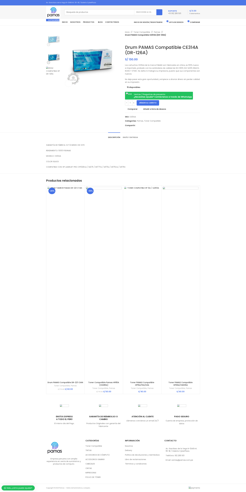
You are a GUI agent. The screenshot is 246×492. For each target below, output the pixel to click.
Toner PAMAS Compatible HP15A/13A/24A (142, 383)
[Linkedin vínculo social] (195, 3)
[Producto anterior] (126, 40)
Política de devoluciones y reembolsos (142, 455)
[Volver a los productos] (129, 40)
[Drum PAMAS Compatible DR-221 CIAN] (65, 283)
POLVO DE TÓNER (93, 477)
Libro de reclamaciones (135, 459)
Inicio (127, 32)
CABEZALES (90, 464)
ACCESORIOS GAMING (95, 459)
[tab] (114, 136)
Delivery (128, 450)
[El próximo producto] (132, 40)
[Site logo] (53, 12)
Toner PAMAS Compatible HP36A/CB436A (181, 383)
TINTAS (88, 450)
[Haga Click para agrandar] (68, 83)
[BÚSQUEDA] (159, 12)
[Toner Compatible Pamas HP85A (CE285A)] (104, 283)
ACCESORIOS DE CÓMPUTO (97, 455)
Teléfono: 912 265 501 (175, 455)
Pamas (157, 32)
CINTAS (88, 468)
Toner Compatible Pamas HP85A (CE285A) (103, 383)
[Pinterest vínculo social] (191, 3)
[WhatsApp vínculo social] (198, 3)
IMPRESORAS (90, 473)
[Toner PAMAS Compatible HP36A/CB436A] (180, 283)
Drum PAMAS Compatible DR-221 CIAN (65, 382)
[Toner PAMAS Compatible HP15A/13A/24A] (142, 283)
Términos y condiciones (136, 464)
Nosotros (129, 446)
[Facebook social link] (188, 3)
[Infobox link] (174, 12)
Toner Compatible (142, 32)
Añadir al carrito (148, 103)
